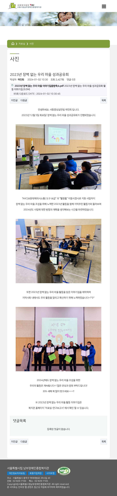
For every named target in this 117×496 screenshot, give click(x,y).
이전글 (14, 100)
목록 (104, 100)
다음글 (24, 100)
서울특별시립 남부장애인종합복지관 (28, 468)
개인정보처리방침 (17, 473)
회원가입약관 (36, 473)
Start (56, 23)
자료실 (22, 43)
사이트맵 (51, 473)
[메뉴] (104, 7)
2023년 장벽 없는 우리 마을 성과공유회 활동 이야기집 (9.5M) (58, 88)
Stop (60, 23)
